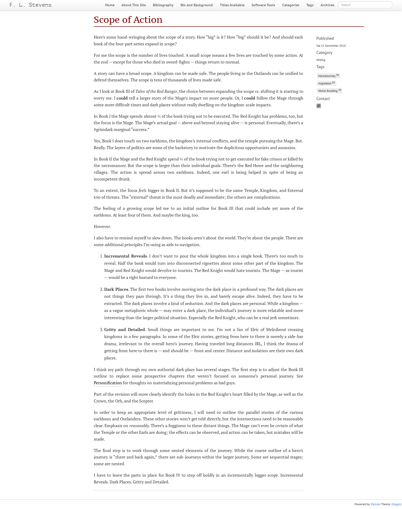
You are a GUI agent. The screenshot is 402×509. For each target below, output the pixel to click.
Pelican (375, 504)
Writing (320, 60)
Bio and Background (197, 5)
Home (109, 5)
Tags (310, 5)
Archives (327, 5)
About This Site (133, 5)
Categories (290, 5)
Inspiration (326, 83)
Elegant (396, 504)
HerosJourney (328, 75)
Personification (108, 382)
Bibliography (163, 5)
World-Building (329, 90)
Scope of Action (128, 19)
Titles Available (232, 5)
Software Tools (263, 5)
